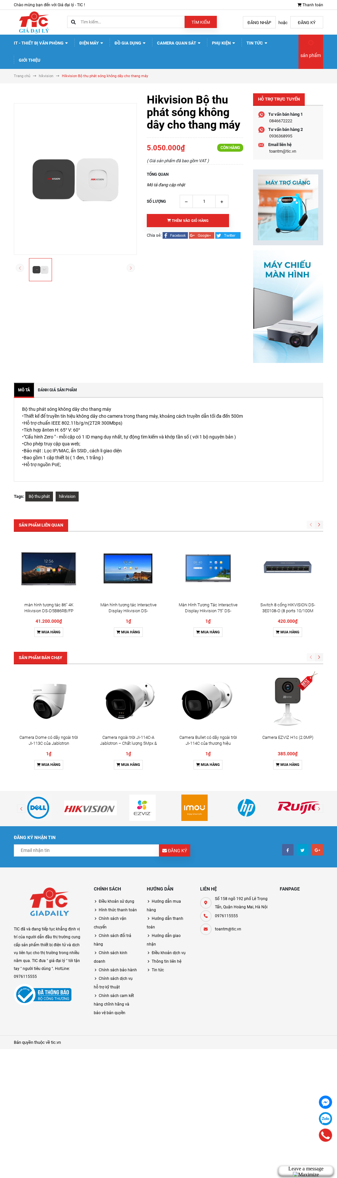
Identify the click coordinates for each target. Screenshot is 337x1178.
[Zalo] (325, 1118)
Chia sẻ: (154, 235)
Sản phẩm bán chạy (40, 657)
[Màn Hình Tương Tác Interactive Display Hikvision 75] (208, 569)
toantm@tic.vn (282, 151)
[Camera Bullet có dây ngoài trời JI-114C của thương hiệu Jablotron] (208, 701)
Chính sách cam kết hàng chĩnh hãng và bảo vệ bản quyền (114, 1004)
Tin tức (255, 43)
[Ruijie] (299, 808)
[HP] (246, 808)
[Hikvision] (90, 808)
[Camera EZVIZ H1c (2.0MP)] (288, 701)
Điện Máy (89, 43)
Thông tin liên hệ (166, 961)
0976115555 (226, 916)
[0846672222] (325, 1135)
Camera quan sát (177, 43)
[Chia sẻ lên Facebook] (176, 235)
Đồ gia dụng (128, 43)
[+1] (202, 235)
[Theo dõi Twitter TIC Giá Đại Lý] (302, 850)
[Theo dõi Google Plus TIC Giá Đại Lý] (317, 850)
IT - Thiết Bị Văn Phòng (39, 43)
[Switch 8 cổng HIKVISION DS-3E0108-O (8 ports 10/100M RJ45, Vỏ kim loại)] (288, 569)
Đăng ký (307, 22)
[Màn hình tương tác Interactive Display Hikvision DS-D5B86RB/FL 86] (128, 569)
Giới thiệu (29, 60)
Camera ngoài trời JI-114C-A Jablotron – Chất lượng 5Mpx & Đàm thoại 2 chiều (128, 743)
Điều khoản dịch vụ (169, 953)
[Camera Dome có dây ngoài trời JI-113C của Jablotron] (49, 701)
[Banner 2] (288, 306)
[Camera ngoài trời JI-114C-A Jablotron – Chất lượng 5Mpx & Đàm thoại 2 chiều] (128, 701)
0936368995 (280, 136)
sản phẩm (310, 55)
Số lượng (156, 201)
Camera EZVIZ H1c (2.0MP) (287, 737)
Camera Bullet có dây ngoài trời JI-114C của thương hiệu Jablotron (208, 743)
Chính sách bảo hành (118, 970)
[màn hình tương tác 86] (49, 569)
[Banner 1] (288, 207)
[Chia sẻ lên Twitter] (228, 235)
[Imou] (194, 808)
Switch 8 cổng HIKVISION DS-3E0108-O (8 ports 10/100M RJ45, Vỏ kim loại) (287, 610)
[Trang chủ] (33, 21)
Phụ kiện (222, 43)
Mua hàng (50, 632)
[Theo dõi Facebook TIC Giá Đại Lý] (288, 850)
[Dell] (38, 808)
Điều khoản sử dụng (116, 901)
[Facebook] (325, 1102)
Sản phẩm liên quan (41, 525)
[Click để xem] (75, 179)
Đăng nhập (259, 22)
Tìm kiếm (201, 22)
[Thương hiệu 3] (142, 808)
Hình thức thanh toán (118, 910)
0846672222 (280, 120)
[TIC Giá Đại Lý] (49, 903)
